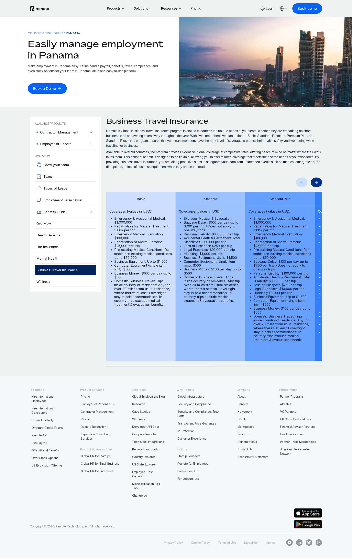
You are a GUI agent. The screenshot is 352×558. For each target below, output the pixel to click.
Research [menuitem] (138, 404)
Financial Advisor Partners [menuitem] (297, 426)
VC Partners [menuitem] (288, 411)
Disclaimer (251, 542)
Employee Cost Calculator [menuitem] (142, 474)
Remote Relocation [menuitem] (93, 426)
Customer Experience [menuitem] (192, 438)
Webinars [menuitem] (138, 419)
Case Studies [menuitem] (141, 411)
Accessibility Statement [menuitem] (253, 457)
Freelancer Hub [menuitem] (187, 471)
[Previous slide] (301, 182)
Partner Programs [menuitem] (292, 396)
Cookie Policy (200, 542)
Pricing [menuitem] (85, 396)
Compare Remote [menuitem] (144, 434)
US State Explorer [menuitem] (144, 464)
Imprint (270, 542)
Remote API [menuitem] (39, 435)
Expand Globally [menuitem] (42, 420)
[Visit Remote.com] (39, 9)
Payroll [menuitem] (85, 419)
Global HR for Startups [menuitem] (96, 456)
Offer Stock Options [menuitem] (45, 458)
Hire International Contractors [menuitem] (43, 410)
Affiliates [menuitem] (285, 404)
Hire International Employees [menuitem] (43, 399)
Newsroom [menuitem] (245, 411)
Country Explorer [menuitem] (45, 33)
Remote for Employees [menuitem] (192, 463)
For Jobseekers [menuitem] (188, 478)
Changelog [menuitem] (139, 495)
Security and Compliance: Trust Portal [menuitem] (198, 414)
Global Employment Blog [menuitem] (148, 396)
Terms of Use (227, 542)
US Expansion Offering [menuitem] (47, 465)
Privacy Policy (173, 542)
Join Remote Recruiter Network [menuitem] (295, 451)
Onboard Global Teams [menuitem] (47, 427)
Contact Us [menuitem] (245, 449)
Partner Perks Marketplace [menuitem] (298, 441)
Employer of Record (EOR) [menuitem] (99, 404)
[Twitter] (309, 542)
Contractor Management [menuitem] (97, 411)
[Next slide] (316, 182)
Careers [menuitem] (243, 404)
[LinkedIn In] (299, 542)
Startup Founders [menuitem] (188, 456)
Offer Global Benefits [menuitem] (46, 450)
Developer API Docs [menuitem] (146, 426)
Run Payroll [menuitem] (39, 442)
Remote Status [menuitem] (247, 441)
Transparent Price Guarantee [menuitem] (196, 423)
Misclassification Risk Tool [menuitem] (146, 486)
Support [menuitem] (243, 434)
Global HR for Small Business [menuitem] (100, 463)
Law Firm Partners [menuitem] (292, 434)
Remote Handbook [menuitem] (145, 449)
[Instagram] (319, 542)
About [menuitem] (241, 396)
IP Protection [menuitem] (186, 431)
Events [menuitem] (242, 419)
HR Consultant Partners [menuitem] (295, 419)
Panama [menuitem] (73, 33)
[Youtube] (289, 542)
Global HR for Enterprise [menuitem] (97, 471)
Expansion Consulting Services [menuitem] (95, 436)
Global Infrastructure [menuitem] (191, 396)
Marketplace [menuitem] (246, 426)
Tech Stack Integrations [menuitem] (148, 441)
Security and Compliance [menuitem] (194, 404)
